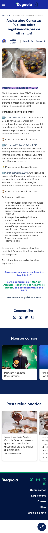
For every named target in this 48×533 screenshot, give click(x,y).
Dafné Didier (13, 41)
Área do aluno (37, 513)
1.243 (34, 145)
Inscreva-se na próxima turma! (24, 297)
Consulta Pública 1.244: (16, 173)
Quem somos (38, 490)
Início (4, 15)
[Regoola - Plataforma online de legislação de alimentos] (24, 5)
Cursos (41, 501)
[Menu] (3, 4)
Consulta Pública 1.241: (16, 118)
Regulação (41, 41)
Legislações (38, 496)
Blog (10, 15)
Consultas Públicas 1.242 (17, 145)
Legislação (28, 41)
